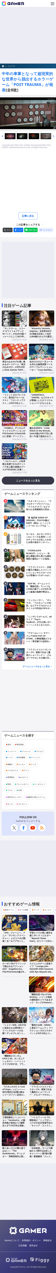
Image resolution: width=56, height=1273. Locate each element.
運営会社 (33, 1245)
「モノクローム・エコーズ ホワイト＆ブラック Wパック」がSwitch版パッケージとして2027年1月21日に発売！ (14, 334)
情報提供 (47, 1240)
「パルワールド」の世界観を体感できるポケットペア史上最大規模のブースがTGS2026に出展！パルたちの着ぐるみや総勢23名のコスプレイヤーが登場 (14, 469)
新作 (9, 744)
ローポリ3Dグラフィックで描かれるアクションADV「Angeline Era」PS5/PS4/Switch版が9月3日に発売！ (14, 969)
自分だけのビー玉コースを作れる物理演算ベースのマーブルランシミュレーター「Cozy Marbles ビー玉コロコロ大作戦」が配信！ (41, 368)
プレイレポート (22, 784)
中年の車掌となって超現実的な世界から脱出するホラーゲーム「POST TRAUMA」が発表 (27, 82)
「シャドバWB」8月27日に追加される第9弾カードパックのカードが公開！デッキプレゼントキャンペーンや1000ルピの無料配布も (14, 1032)
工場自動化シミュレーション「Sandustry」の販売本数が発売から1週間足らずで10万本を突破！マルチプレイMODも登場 (14, 1123)
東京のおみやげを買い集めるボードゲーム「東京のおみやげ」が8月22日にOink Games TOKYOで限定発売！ (13, 367)
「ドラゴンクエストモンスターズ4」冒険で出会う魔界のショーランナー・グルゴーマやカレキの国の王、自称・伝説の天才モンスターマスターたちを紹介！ (41, 1094)
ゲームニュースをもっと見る (36, 666)
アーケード (26, 751)
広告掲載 (23, 1245)
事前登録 (20, 744)
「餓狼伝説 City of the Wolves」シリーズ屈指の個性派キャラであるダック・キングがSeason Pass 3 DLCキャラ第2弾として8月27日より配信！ (41, 1002)
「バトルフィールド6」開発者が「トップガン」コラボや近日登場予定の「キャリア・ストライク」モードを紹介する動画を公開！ (41, 1124)
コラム (10, 790)
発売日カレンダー (14, 797)
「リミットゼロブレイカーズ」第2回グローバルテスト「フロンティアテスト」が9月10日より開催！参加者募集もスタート (13, 401)
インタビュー (39, 784)
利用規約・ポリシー (31, 1240)
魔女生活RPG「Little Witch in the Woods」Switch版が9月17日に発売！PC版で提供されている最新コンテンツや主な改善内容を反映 (41, 435)
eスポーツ (24, 777)
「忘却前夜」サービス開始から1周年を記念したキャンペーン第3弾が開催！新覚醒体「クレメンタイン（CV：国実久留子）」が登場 (41, 1155)
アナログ (39, 751)
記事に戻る (28, 215)
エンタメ (21, 764)
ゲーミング (35, 757)
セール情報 (23, 910)
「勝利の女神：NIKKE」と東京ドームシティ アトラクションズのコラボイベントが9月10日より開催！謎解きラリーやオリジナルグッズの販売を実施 (41, 1033)
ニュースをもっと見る (28, 480)
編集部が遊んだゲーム (36, 797)
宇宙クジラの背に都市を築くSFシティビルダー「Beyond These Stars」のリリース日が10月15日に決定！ (41, 938)
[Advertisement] (28, 35)
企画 (20, 790)
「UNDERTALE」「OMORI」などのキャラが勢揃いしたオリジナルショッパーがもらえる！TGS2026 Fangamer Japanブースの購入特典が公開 (42, 403)
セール (10, 804)
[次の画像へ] (28, 113)
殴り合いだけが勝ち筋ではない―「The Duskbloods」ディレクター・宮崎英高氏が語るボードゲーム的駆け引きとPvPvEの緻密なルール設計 (13, 1156)
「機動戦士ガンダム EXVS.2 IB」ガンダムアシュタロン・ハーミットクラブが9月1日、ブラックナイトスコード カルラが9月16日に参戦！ (14, 1062)
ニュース (11, 66)
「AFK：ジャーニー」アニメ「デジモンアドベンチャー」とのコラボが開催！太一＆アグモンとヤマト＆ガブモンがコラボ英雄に (13, 939)
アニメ (26, 770)
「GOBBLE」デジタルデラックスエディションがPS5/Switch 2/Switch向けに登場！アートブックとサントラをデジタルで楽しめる (14, 435)
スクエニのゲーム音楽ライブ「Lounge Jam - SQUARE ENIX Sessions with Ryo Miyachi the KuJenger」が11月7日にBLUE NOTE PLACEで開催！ (41, 971)
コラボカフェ (12, 770)
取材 (9, 784)
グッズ (33, 764)
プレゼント (22, 804)
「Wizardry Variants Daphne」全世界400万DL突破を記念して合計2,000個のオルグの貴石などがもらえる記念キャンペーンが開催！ (41, 335)
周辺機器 (21, 757)
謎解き (10, 764)
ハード (10, 757)
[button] (2, 136)
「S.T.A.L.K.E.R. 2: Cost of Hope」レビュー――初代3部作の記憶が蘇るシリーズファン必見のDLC (13, 1092)
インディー (11, 751)
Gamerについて (12, 1240)
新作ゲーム (9, 910)
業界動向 (11, 777)
